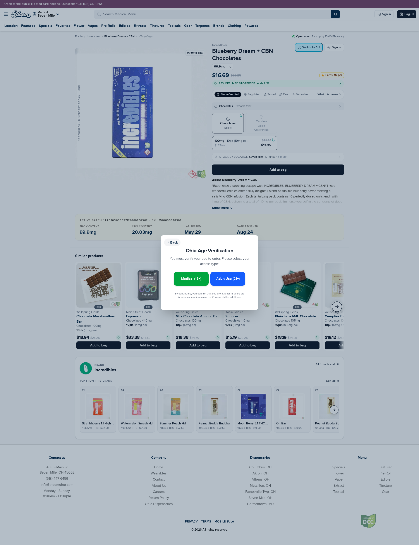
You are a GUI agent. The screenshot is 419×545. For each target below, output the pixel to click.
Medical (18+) (191, 279)
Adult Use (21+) (228, 279)
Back (174, 242)
